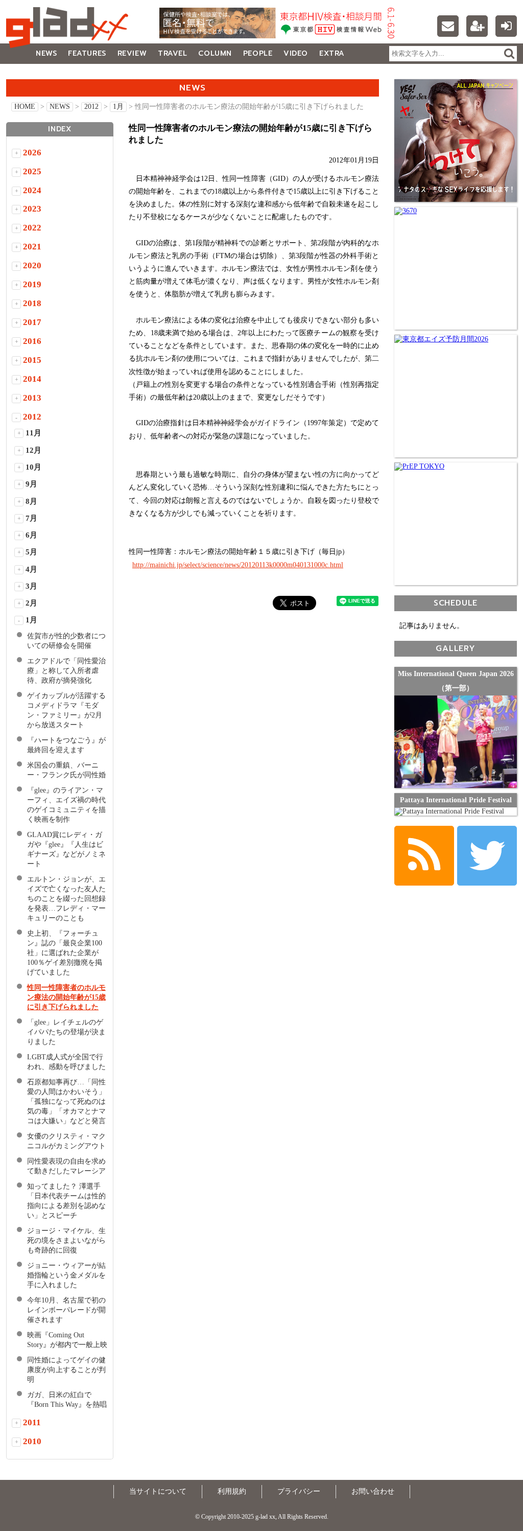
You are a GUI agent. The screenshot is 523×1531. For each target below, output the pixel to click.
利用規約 (232, 1491)
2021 (32, 246)
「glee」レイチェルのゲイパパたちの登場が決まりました (66, 1032)
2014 (32, 379)
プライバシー (298, 1491)
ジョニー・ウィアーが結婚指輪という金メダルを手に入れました (66, 1275)
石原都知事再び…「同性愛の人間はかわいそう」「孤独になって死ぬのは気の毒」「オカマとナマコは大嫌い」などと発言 (66, 1101)
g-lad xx (70, 27)
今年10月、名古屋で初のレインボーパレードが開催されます (66, 1310)
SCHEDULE (456, 603)
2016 (32, 341)
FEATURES (87, 53)
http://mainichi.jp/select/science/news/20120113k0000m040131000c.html (237, 565)
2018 (32, 303)
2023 (32, 209)
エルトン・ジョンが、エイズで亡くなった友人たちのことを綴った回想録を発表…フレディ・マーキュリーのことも (66, 898)
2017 (32, 322)
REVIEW (132, 53)
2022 (32, 228)
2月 (31, 603)
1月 (118, 106)
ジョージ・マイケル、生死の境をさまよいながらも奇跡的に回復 (66, 1240)
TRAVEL (172, 53)
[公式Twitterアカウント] (487, 856)
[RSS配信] (424, 856)
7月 (31, 518)
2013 (32, 398)
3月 (31, 586)
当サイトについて (157, 1491)
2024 (32, 190)
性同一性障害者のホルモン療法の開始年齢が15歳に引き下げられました (66, 997)
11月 (33, 433)
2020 (32, 265)
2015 (32, 360)
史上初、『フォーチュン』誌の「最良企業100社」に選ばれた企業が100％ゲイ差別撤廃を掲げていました (64, 953)
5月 (31, 552)
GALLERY (29, 73)
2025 (32, 171)
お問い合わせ (372, 1491)
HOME (24, 106)
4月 (31, 569)
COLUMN (214, 53)
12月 (33, 450)
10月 (33, 467)
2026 (32, 152)
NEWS (46, 53)
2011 (32, 1422)
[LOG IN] (506, 26)
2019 (32, 284)
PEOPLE (257, 53)
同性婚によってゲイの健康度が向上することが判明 (66, 1369)
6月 (31, 535)
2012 (91, 106)
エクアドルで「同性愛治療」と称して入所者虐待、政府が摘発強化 (66, 670)
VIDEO (295, 53)
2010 (32, 1441)
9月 (31, 484)
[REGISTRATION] (477, 26)
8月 (31, 501)
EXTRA (332, 53)
